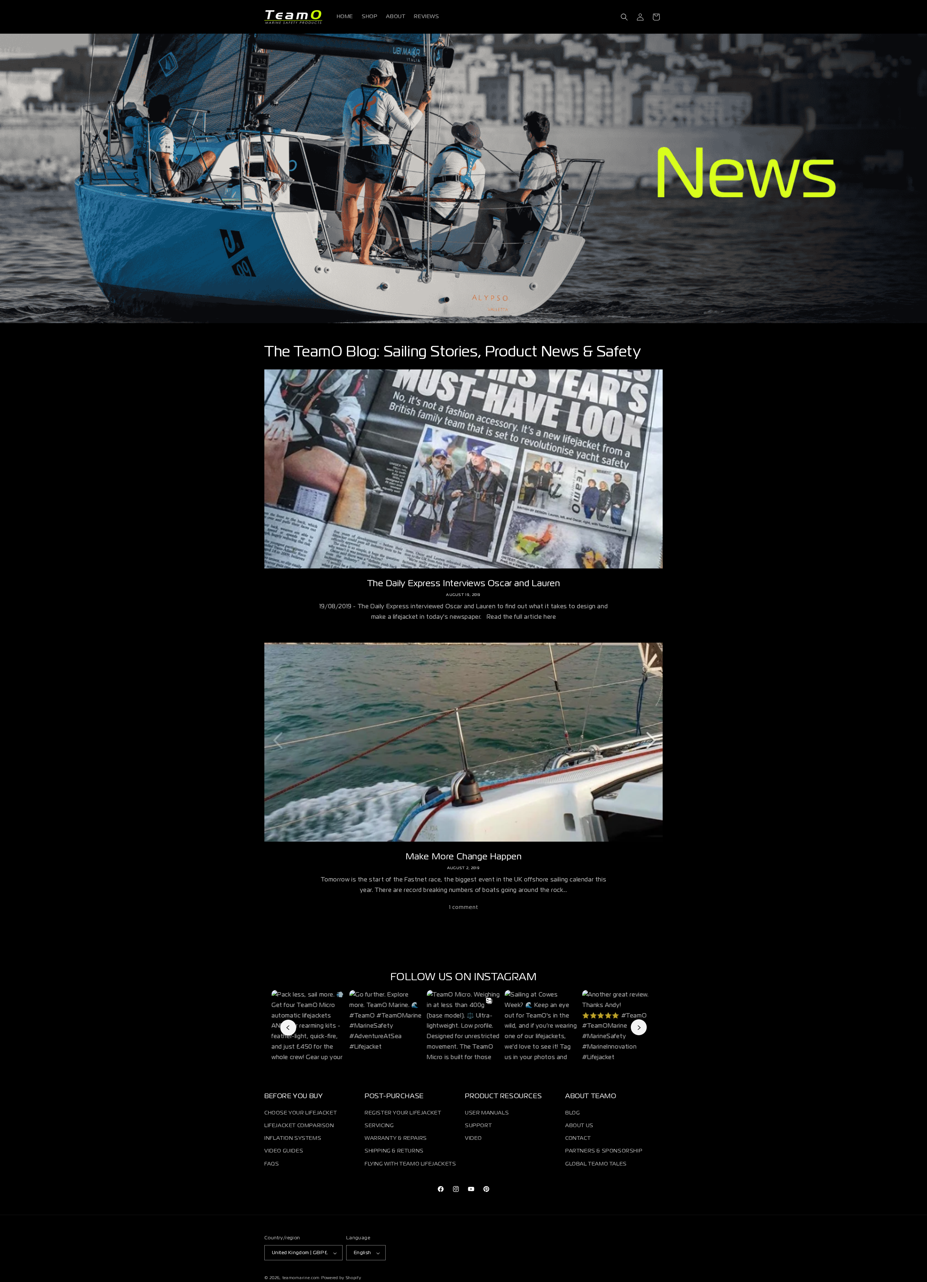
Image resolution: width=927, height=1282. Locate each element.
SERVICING (379, 1126)
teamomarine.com (301, 1278)
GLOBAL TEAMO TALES (596, 1164)
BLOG (572, 1113)
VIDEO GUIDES (283, 1151)
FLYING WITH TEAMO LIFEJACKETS (410, 1164)
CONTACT (578, 1139)
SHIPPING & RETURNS (394, 1151)
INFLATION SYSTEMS (292, 1139)
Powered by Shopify (341, 1278)
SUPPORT (478, 1126)
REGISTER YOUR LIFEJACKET (403, 1113)
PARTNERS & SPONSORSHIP (603, 1151)
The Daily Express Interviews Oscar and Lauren (463, 584)
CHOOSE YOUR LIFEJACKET (300, 1113)
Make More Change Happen (464, 857)
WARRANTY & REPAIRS (396, 1139)
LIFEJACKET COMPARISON (299, 1126)
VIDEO (473, 1139)
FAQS (271, 1164)
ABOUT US (579, 1126)
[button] (624, 17)
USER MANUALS (487, 1113)
